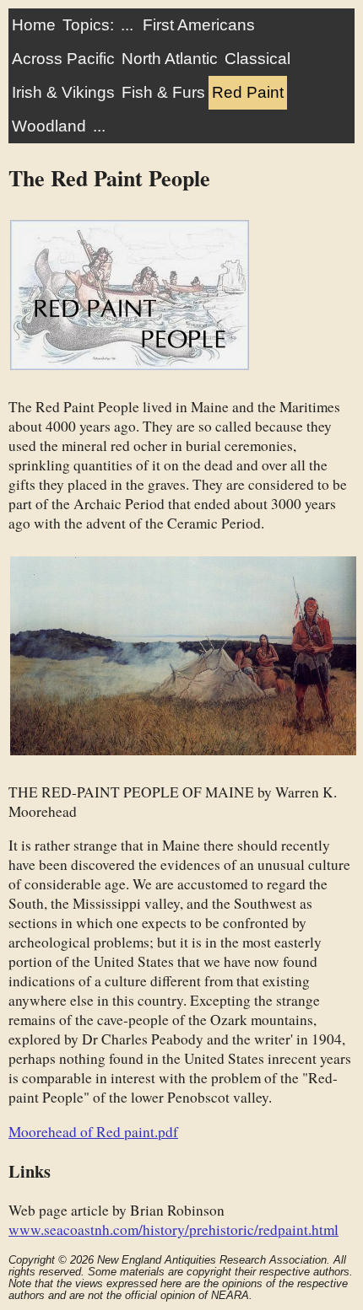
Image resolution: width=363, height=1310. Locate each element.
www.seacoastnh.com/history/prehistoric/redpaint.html (173, 1229)
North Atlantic (170, 58)
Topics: (88, 25)
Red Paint (248, 92)
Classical (257, 58)
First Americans (199, 25)
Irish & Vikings (63, 92)
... (127, 25)
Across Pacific (63, 58)
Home (34, 25)
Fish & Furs (163, 92)
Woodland (49, 126)
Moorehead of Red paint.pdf (93, 1131)
